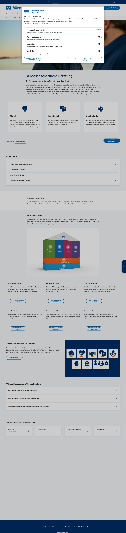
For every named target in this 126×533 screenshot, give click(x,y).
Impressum (45, 23)
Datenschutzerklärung (31, 23)
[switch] (100, 37)
